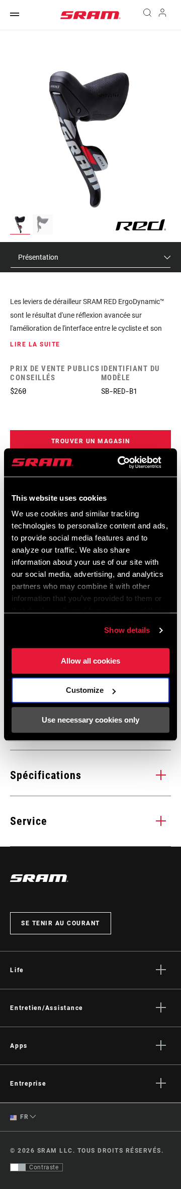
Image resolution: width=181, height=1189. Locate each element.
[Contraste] (18, 1167)
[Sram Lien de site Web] (90, 15)
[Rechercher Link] (147, 15)
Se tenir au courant (60, 923)
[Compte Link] (162, 15)
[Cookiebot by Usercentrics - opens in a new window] (120, 462)
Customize (85, 690)
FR (24, 1116)
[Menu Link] (14, 15)
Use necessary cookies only (90, 720)
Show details (127, 630)
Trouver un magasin (90, 441)
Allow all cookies (90, 661)
